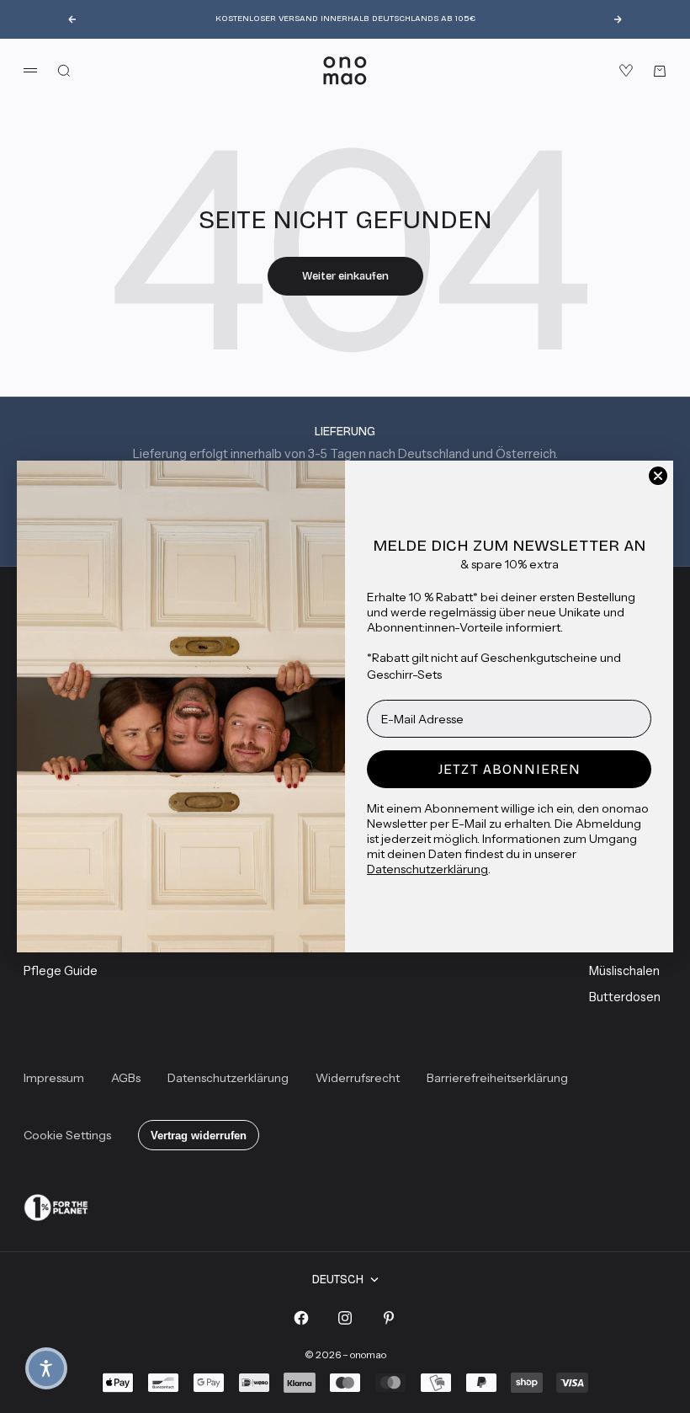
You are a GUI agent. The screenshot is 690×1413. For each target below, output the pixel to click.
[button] (46, 1368)
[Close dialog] (658, 475)
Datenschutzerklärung (427, 869)
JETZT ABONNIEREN (509, 769)
